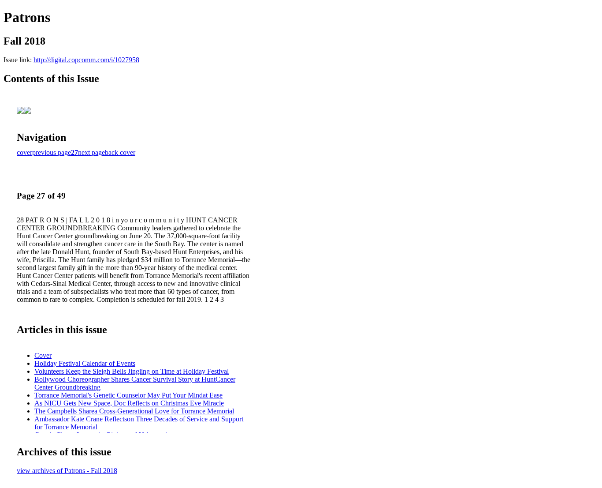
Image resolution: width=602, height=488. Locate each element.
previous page (51, 152)
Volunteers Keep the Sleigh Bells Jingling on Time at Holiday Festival (131, 371)
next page (91, 152)
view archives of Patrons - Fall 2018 (67, 470)
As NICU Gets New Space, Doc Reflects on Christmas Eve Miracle (129, 403)
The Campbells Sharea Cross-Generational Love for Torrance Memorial (134, 411)
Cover (43, 355)
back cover (120, 152)
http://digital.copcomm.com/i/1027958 (86, 60)
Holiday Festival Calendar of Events (84, 363)
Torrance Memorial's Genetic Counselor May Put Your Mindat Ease (128, 395)
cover (24, 152)
